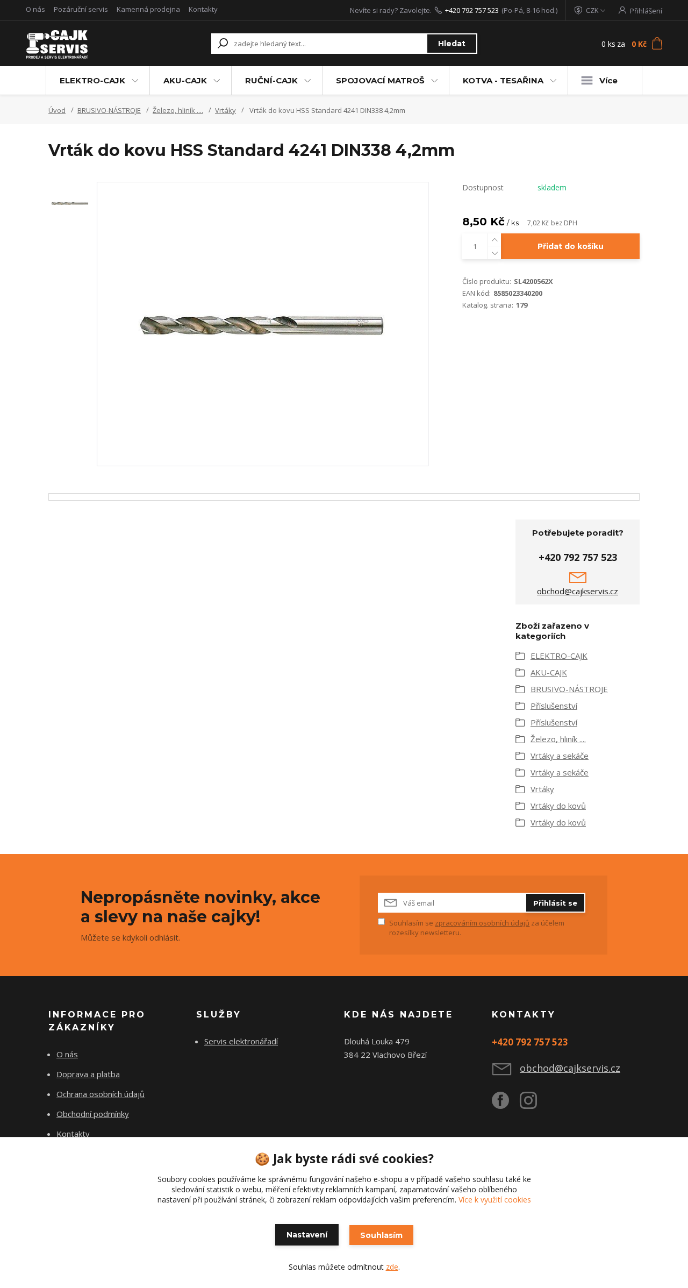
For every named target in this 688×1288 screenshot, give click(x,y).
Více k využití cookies (494, 1199)
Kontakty (203, 9)
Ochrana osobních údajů (100, 1093)
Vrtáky (225, 110)
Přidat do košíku (571, 246)
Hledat (451, 43)
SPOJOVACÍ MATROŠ (380, 80)
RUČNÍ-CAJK (271, 80)
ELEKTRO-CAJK (92, 80)
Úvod (57, 110)
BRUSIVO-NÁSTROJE (109, 110)
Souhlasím (381, 1235)
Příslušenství (554, 705)
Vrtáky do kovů (558, 805)
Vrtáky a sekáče (560, 755)
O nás (35, 9)
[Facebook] (506, 1104)
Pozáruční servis (81, 9)
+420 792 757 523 (472, 10)
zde (392, 1267)
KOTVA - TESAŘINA (503, 80)
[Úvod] (82, 43)
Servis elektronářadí (241, 1041)
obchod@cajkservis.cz (577, 591)
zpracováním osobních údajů (482, 923)
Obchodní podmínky (92, 1113)
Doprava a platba (88, 1074)
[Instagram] (534, 1104)
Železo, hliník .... (178, 110)
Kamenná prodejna (148, 9)
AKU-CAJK (185, 80)
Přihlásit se (555, 903)
